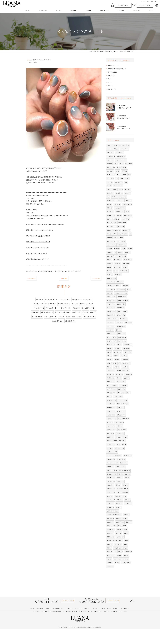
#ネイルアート (51, 308)
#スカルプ (52, 304)
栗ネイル (118, 485)
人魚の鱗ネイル (122, 296)
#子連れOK (76, 312)
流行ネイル (121, 407)
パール (127, 211)
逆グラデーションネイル (123, 370)
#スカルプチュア (40, 304)
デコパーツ (114, 197)
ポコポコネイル (111, 459)
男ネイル (109, 259)
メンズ (115, 559)
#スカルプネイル (64, 304)
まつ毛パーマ (77, 271)
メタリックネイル (118, 186)
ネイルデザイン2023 (123, 418)
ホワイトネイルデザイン (113, 219)
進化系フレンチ (121, 411)
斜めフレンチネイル (112, 470)
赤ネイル (116, 356)
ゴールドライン (124, 271)
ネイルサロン (128, 551)
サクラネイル (120, 537)
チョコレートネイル (124, 145)
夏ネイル (109, 204)
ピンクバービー (121, 304)
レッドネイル (110, 507)
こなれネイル (110, 503)
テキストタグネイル (120, 208)
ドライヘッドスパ (125, 562)
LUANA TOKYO (48, 271)
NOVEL (121, 163)
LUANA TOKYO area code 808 (34, 271)
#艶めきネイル (78, 308)
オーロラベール (111, 174)
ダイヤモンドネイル (122, 529)
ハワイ (115, 163)
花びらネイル (110, 374)
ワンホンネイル (111, 415)
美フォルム (109, 274)
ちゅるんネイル (111, 344)
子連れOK (109, 163)
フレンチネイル (117, 259)
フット (65, 271)
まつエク (70, 271)
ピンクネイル (110, 178)
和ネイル (120, 252)
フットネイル (120, 200)
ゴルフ (117, 171)
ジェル (61, 271)
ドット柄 (119, 215)
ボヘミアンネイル (122, 234)
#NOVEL (93, 312)
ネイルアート (110, 152)
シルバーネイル (121, 315)
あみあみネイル (122, 337)
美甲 (129, 174)
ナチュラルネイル (111, 392)
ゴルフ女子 (124, 171)
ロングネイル (117, 267)
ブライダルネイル (111, 418)
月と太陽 (109, 352)
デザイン (109, 559)
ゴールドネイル (111, 370)
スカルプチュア (111, 555)
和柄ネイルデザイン (112, 256)
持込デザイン (128, 163)
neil (130, 234)
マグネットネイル (119, 448)
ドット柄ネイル (111, 215)
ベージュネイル (111, 289)
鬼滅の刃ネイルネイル (121, 518)
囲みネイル (109, 293)
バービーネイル (111, 308)
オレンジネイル (122, 245)
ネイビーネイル (121, 459)
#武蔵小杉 (35, 312)
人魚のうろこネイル (123, 300)
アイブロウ (55, 271)
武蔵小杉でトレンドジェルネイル (38, 242)
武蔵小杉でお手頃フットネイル (37, 247)
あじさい (109, 186)
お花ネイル (109, 263)
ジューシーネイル (111, 245)
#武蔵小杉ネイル (47, 312)
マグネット (118, 507)
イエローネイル (111, 381)
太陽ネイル (109, 348)
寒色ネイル (126, 378)
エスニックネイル (111, 234)
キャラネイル (110, 433)
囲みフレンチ (110, 193)
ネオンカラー (110, 466)
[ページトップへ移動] (132, 600)
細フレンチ (121, 226)
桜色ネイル (118, 533)
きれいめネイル (121, 415)
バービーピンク (111, 304)
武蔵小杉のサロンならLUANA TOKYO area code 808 (45, 224)
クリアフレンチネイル (122, 492)
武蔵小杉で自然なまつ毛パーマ (37, 259)
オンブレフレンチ (111, 341)
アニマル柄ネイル (121, 444)
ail (115, 252)
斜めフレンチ (119, 503)
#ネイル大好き (37, 316)
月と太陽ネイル (128, 344)
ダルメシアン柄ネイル (121, 437)
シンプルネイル (122, 222)
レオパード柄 (126, 263)
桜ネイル (126, 533)
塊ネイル (125, 267)
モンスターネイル (111, 429)
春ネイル (127, 477)
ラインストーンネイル (112, 463)
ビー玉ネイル (120, 481)
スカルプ (109, 396)
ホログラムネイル (111, 337)
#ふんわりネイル (90, 316)
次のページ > (96, 278)
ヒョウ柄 (109, 267)
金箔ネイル (116, 367)
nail (117, 178)
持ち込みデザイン (124, 178)
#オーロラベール (50, 316)
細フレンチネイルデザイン (113, 230)
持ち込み (119, 555)
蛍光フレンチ (123, 463)
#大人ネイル (49, 299)
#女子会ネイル (57, 321)
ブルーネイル (117, 204)
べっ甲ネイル (128, 322)
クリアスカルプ (111, 492)
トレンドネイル (120, 152)
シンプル (126, 555)
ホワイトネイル (125, 219)
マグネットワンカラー (112, 511)
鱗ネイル (109, 548)
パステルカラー (111, 481)
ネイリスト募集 (111, 167)
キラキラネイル (111, 200)
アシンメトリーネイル (122, 404)
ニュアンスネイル (121, 174)
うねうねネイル (111, 378)
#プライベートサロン (62, 312)
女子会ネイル (110, 533)
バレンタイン (110, 485)
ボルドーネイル (128, 352)
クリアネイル (119, 193)
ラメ (108, 197)
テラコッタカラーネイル (124, 363)
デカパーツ (128, 193)
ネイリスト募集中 (118, 237)
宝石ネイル (129, 522)
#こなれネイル (70, 321)
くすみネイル (124, 367)
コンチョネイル (127, 230)
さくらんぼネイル (111, 551)
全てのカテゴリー (113, 65)
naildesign (109, 248)
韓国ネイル (109, 208)
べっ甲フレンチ (111, 326)
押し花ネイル (118, 544)
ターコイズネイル (111, 311)
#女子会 (61, 316)
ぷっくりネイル (121, 241)
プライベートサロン (121, 160)
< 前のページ (31, 278)
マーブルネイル (111, 404)
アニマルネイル (111, 444)
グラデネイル (119, 374)
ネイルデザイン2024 (124, 470)
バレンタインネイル (112, 145)
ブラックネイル (111, 315)
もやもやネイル (120, 211)
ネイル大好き (110, 171)
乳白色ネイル (121, 389)
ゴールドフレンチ (111, 189)
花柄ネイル (109, 544)
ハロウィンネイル (122, 311)
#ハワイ (85, 312)
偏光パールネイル (111, 333)
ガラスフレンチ (111, 411)
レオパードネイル (120, 466)
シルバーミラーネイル (112, 319)
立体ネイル (126, 514)
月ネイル (119, 344)
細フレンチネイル (111, 226)
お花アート (129, 200)
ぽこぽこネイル (128, 455)
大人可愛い (109, 448)
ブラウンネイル (121, 289)
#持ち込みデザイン (87, 304)
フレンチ (120, 189)
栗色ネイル (125, 485)
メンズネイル (122, 256)
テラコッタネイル (111, 363)
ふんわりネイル (111, 537)
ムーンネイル (126, 348)
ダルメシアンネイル (112, 440)
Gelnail (123, 248)
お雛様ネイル (110, 522)
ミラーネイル (122, 197)
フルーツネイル (111, 241)
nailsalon (130, 248)
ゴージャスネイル (111, 400)
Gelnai (128, 392)
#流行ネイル (89, 308)
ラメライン (109, 496)
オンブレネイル (122, 341)
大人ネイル (109, 182)
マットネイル (118, 274)
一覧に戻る (64, 278)
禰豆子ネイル (110, 518)
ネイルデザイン (124, 149)
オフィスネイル (119, 182)
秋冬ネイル (125, 285)
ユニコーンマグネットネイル (114, 455)
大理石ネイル (128, 374)
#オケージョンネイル (74, 316)
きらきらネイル (122, 526)
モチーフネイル (117, 352)
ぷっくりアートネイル (120, 496)
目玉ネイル (120, 426)
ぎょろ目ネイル (122, 429)
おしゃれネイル (111, 156)
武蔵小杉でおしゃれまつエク (36, 253)
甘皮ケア (117, 562)
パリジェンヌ (110, 566)
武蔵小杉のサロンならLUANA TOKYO (39, 230)
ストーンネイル (123, 385)
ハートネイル (128, 503)
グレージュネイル (119, 422)
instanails (109, 237)
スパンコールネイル (112, 385)
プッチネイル (124, 359)
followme (117, 248)
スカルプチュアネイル (122, 489)
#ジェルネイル (39, 308)
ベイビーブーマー (111, 296)
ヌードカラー (121, 392)
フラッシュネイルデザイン (113, 285)
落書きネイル (123, 319)
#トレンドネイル (65, 308)
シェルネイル (123, 356)
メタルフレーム (128, 215)
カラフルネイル (120, 433)
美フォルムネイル (121, 167)
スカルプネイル (111, 489)
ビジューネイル (111, 529)
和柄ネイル (127, 252)
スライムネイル (111, 426)
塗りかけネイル (121, 326)
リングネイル (110, 322)
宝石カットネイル (111, 526)
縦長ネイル (120, 500)
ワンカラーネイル (111, 389)
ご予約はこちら (123, 5)
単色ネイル (128, 189)
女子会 (125, 544)
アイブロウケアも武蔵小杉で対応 (38, 236)
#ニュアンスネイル (63, 299)
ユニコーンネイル (111, 278)
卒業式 (121, 540)
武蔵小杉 (120, 551)
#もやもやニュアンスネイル (82, 299)
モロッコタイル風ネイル (124, 474)
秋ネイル (109, 356)
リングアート (119, 322)
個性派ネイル (110, 437)
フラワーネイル (128, 259)
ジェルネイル (110, 160)
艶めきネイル (121, 333)
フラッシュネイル (127, 204)
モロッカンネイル (111, 474)
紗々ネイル (120, 477)
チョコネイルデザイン (112, 149)
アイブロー (109, 562)
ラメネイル (109, 359)
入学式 (126, 540)
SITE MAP (122, 611)
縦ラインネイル (121, 381)
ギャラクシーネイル (112, 452)
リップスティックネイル (121, 293)
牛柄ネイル (122, 440)
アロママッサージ (123, 559)
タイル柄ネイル (111, 477)
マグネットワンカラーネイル (114, 514)
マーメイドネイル (111, 300)
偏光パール (118, 330)
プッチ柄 (117, 359)
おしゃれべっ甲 (111, 500)
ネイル (128, 289)
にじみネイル (110, 211)
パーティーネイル (122, 400)
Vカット (116, 271)
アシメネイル (110, 330)
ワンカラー (117, 263)
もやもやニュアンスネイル (120, 548)
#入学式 (75, 304)
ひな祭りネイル (120, 522)
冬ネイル (119, 378)
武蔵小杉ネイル (121, 156)
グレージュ (109, 422)
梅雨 (126, 182)
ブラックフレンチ (111, 222)
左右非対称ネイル (111, 407)
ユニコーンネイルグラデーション (115, 282)
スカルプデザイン (118, 396)
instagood (109, 252)
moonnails (117, 348)
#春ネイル (39, 299)
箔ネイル (109, 367)
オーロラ (109, 271)
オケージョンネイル (112, 540)
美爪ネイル (128, 500)
